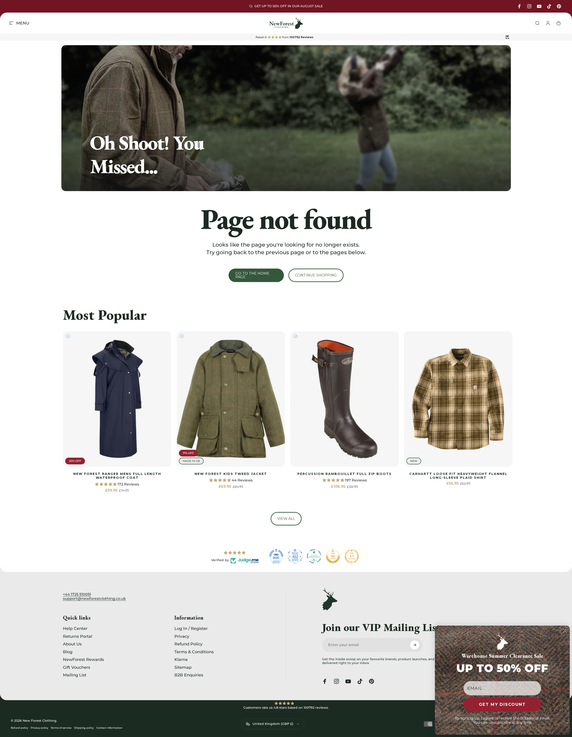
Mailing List (74, 675)
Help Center (75, 628)
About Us (72, 644)
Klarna (181, 659)
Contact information (109, 727)
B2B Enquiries (188, 675)
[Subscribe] (414, 644)
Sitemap (182, 667)
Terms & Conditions (194, 651)
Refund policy (19, 727)
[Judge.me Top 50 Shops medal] (333, 556)
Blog (67, 651)
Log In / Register (191, 628)
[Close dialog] (565, 631)
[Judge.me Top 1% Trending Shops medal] (352, 556)
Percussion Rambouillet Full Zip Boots (344, 474)
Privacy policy (39, 727)
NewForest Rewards (83, 659)
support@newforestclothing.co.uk (94, 598)
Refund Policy (188, 644)
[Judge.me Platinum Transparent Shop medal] (314, 556)
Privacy (181, 636)
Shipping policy (84, 727)
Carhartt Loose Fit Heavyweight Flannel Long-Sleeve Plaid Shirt (458, 476)
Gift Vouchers (76, 667)
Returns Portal (77, 636)
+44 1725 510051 (77, 594)
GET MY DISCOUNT (502, 704)
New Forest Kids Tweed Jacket (231, 474)
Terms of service (61, 727)
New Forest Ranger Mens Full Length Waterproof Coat (117, 476)
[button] (106, 484)
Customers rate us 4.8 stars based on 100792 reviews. (286, 708)
